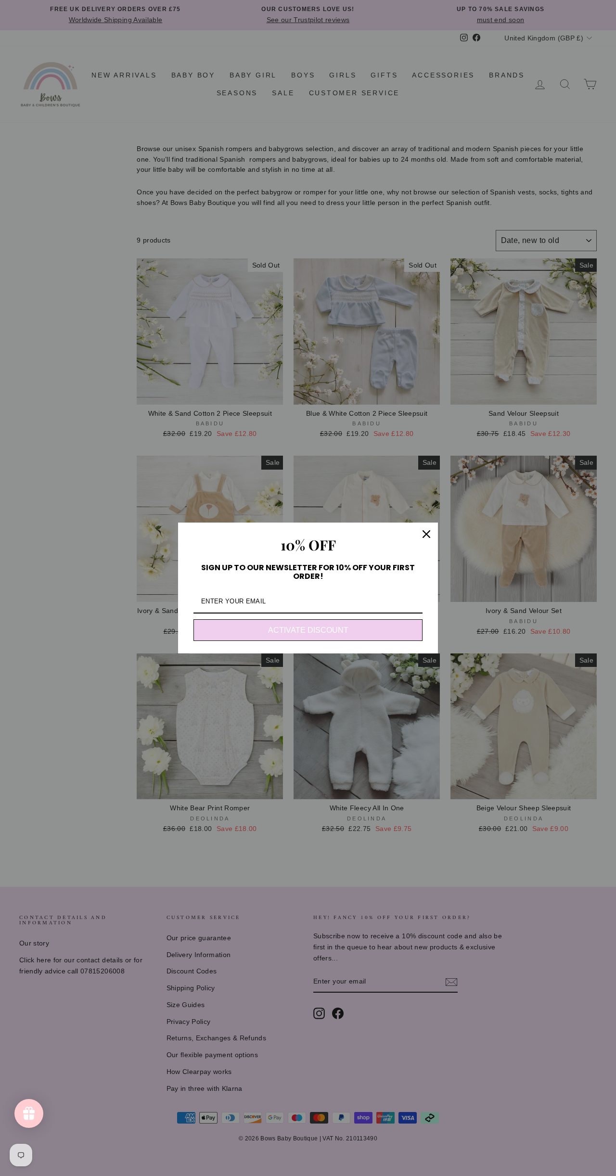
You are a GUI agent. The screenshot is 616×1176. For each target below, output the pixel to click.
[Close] (426, 534)
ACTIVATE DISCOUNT (308, 630)
